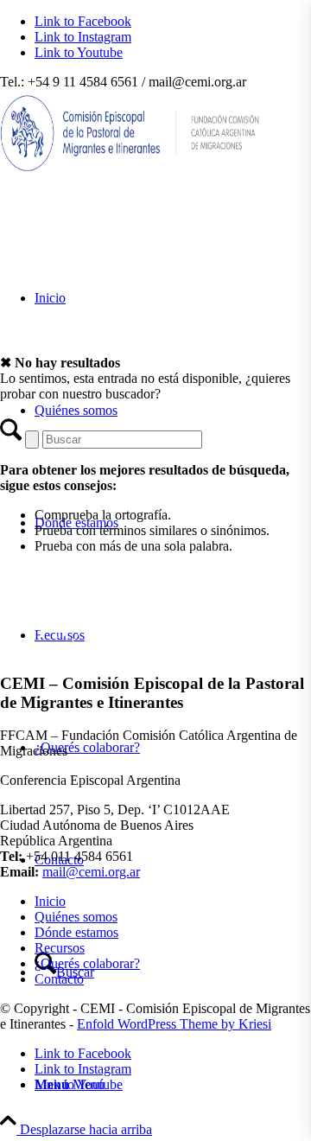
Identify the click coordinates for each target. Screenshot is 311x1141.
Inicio (50, 901)
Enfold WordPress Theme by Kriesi (174, 1024)
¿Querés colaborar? (87, 963)
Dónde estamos (76, 932)
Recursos (60, 947)
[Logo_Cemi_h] (129, 171)
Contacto (59, 979)
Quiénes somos (76, 916)
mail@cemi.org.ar (91, 871)
